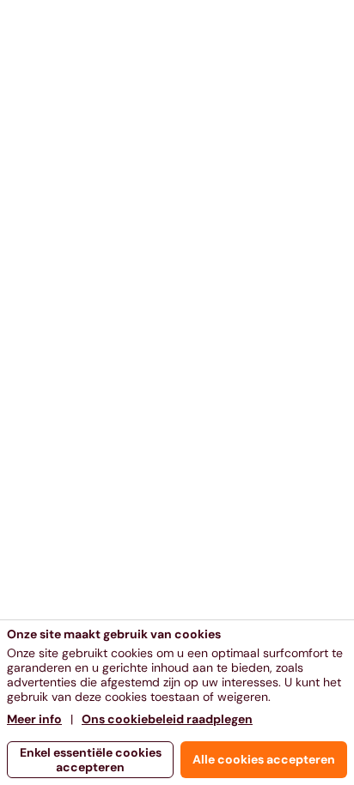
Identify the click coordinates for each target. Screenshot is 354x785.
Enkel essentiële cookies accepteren (91, 760)
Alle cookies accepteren (263, 759)
